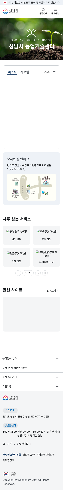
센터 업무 (16, 239)
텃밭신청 (16, 261)
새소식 (12, 72)
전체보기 (51, 290)
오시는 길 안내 (16, 159)
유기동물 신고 (46, 262)
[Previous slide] (18, 273)
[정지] (45, 273)
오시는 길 (8, 443)
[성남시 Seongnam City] (11, 11)
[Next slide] (38, 273)
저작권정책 (8, 460)
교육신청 (46, 239)
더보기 (48, 72)
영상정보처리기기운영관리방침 (39, 454)
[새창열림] (9, 473)
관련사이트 (22, 443)
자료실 (24, 72)
